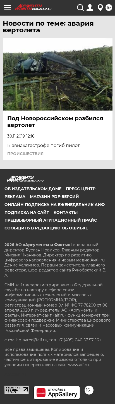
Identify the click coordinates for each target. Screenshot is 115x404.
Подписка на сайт (26, 212)
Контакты (66, 212)
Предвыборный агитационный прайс (50, 220)
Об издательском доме (32, 188)
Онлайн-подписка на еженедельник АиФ (54, 204)
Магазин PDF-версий (54, 196)
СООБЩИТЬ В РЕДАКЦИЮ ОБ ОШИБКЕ (46, 228)
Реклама (14, 196)
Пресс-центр (80, 188)
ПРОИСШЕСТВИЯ (25, 154)
